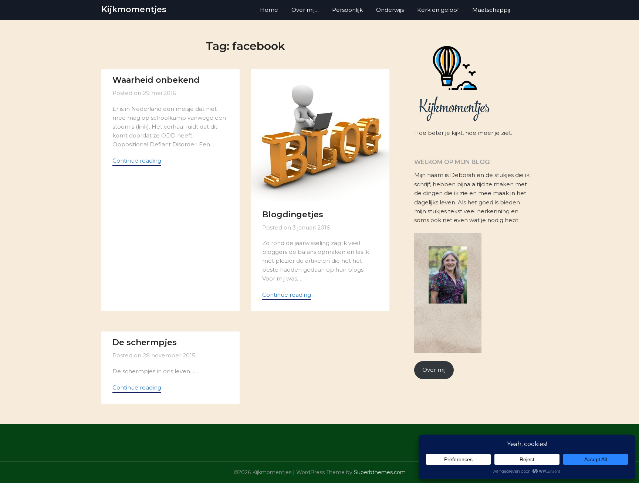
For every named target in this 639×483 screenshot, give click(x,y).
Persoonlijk (347, 9)
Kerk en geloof (438, 9)
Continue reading (136, 160)
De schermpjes (144, 342)
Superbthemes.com (380, 472)
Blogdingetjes (292, 215)
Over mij (434, 369)
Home (269, 9)
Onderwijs (390, 9)
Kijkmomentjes (133, 9)
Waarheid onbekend (156, 80)
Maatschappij (491, 9)
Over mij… (305, 9)
